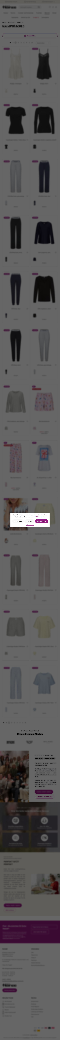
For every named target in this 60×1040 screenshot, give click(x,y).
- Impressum (30, 525)
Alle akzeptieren (41, 521)
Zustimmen (29, 521)
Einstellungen (18, 521)
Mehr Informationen (38, 517)
